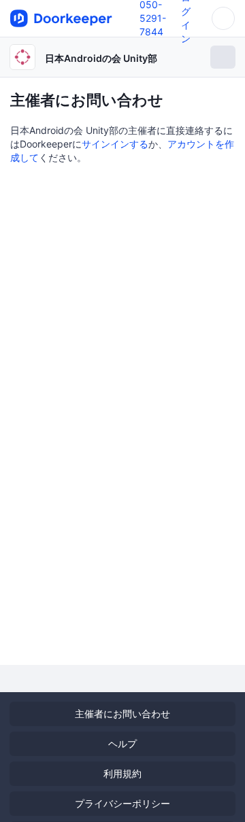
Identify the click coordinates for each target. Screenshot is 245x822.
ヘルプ (122, 743)
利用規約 (122, 773)
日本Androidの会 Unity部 (101, 58)
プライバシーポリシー (122, 803)
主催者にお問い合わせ (122, 713)
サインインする (115, 144)
